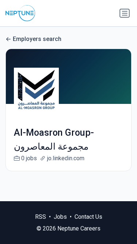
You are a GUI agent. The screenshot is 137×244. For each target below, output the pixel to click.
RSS (40, 216)
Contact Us (88, 216)
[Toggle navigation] (125, 13)
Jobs (60, 216)
